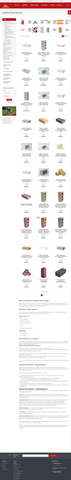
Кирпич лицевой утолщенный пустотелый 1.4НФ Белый (26, 79)
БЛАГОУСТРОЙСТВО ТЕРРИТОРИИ (7, 82)
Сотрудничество (5, 469)
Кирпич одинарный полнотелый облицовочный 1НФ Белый (61, 53)
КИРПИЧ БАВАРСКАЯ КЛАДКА (6, 45)
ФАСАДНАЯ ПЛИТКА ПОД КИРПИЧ (7, 53)
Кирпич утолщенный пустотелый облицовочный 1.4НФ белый (61, 79)
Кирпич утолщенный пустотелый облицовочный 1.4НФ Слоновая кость (43, 256)
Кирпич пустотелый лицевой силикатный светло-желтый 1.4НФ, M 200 (43, 155)
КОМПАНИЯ (24, 5)
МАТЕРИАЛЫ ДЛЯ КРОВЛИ (8, 62)
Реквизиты (4, 467)
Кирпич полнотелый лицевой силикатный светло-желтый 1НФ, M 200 (61, 155)
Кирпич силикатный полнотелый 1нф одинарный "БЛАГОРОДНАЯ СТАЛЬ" (61, 130)
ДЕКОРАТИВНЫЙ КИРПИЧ (7, 48)
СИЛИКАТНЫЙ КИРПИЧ (7, 22)
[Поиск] (68, 5)
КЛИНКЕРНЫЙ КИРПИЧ (7, 47)
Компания (4, 461)
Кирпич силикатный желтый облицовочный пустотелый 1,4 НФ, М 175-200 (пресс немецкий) (43, 205)
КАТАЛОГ (17, 5)
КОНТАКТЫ (59, 5)
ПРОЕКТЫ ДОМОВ (34, 5)
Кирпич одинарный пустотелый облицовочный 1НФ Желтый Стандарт (26, 256)
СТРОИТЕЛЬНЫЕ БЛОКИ (7, 71)
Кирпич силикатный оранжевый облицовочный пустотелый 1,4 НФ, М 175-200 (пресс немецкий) (43, 231)
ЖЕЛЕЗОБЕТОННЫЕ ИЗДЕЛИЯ (7, 65)
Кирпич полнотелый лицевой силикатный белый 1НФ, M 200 (43, 79)
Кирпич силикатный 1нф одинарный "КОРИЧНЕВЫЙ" (26, 204)
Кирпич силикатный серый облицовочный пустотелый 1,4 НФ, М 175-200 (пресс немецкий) (61, 231)
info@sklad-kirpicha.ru (57, 472)
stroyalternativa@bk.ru (57, 471)
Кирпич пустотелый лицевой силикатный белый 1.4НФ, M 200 (43, 103)
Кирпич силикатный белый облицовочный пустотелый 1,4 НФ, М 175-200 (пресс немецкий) (43, 54)
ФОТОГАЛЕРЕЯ (44, 5)
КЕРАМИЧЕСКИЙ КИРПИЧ (7, 43)
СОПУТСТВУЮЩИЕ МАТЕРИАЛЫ (6, 79)
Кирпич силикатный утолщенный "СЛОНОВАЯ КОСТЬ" (60, 180)
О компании (4, 463)
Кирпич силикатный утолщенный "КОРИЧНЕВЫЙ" (43, 281)
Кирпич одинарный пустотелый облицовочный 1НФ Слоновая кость (26, 180)
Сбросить (9, 102)
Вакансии (4, 466)
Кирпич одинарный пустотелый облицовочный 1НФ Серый (26, 129)
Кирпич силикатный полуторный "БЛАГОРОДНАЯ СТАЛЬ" (61, 281)
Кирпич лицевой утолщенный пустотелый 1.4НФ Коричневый (26, 281)
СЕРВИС (52, 5)
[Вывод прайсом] (68, 36)
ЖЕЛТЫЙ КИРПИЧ (67, 30)
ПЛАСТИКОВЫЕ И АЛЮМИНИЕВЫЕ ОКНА (7, 75)
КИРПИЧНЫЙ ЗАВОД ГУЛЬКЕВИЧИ (43, 22)
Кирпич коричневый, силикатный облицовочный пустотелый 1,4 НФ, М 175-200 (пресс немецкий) (61, 205)
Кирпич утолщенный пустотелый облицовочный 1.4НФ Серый (61, 256)
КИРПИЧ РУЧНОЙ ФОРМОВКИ (6, 51)
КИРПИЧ (4, 19)
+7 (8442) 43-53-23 (57, 463)
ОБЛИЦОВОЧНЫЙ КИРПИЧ (7, 55)
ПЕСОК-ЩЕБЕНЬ (6, 68)
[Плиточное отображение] (63, 36)
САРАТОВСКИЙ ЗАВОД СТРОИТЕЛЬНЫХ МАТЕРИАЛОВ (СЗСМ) (9, 37)
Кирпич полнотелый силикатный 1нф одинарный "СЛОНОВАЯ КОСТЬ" (44, 130)
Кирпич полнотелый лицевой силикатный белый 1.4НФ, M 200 (26, 155)
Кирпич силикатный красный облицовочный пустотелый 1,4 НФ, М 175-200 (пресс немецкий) (26, 231)
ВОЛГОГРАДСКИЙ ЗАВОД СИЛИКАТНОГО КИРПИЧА (8, 32)
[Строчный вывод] (65, 36)
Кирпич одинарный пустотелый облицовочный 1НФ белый (26, 53)
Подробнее (26, 63)
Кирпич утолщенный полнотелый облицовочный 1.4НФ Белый (61, 103)
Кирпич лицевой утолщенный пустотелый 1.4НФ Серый (43, 180)
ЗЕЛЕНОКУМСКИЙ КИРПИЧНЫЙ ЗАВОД (7, 29)
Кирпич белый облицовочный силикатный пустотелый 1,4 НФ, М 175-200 (26, 104)
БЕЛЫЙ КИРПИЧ (55, 30)
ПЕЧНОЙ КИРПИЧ (6, 56)
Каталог (15, 461)
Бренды (3, 464)
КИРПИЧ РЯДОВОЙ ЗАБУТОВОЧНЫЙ (6, 59)
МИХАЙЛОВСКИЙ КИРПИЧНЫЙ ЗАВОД (9, 35)
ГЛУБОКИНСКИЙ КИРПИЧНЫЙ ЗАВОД (9, 24)
